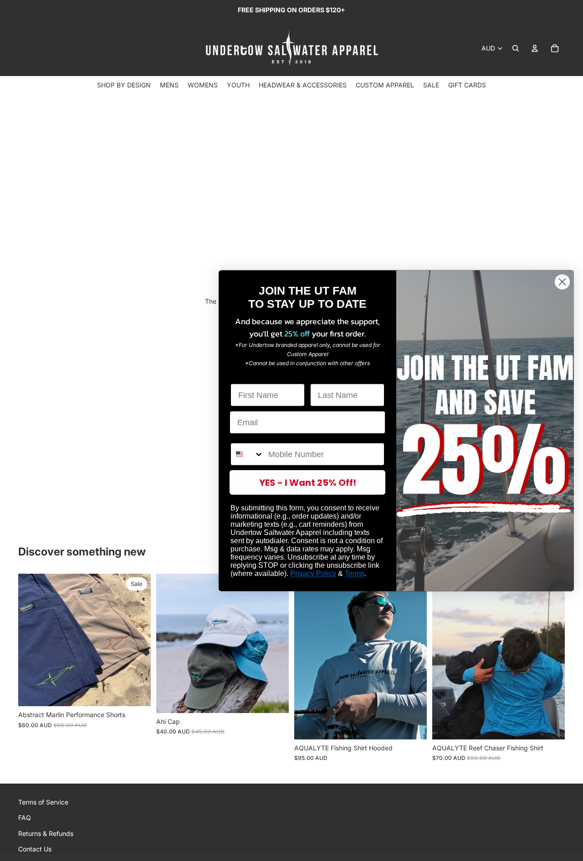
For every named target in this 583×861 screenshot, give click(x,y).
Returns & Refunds (45, 833)
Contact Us (34, 849)
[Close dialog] (562, 282)
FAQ (24, 817)
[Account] (535, 48)
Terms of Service (43, 802)
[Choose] (136, 692)
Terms (354, 573)
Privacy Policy (313, 573)
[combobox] (247, 454)
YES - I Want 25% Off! (307, 482)
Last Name (331, 375)
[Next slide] (137, 640)
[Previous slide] (32, 640)
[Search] (516, 48)
